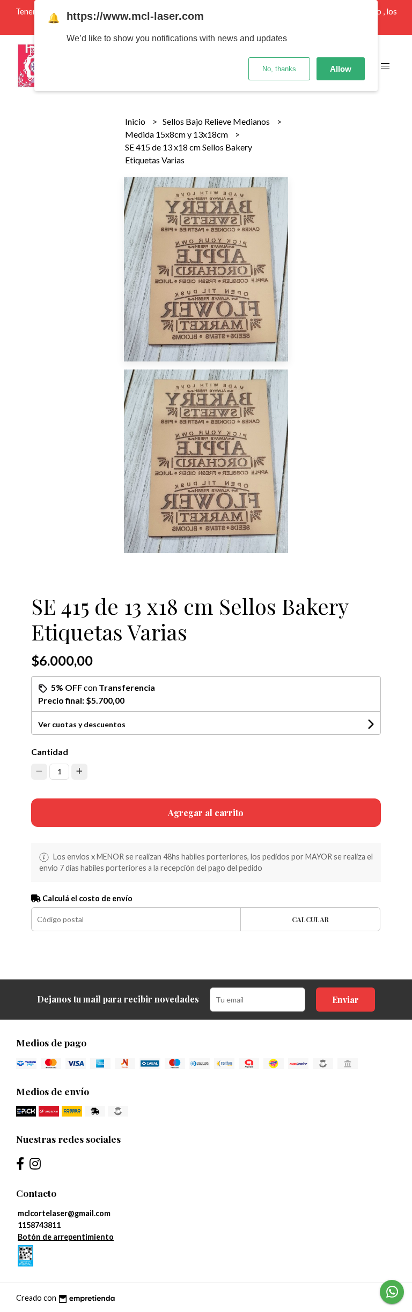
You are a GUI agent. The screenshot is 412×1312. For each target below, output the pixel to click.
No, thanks (279, 69)
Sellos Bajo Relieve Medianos (217, 121)
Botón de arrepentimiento (66, 1236)
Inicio (136, 121)
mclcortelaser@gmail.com (64, 1213)
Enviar (345, 999)
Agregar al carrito (206, 812)
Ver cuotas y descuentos (82, 724)
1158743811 (39, 1225)
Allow (340, 68)
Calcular (310, 919)
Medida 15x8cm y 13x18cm (177, 134)
